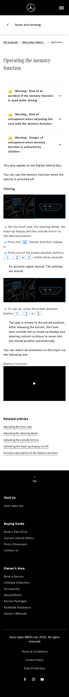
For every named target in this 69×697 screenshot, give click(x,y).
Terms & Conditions (35, 651)
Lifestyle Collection (17, 583)
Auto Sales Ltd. (14, 506)
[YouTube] (42, 679)
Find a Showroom (15, 544)
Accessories (12, 589)
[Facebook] (25, 679)
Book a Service (14, 576)
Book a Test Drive (15, 532)
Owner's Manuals (15, 613)
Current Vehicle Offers (19, 538)
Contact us (11, 550)
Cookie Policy (34, 660)
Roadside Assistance (17, 607)
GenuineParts (13, 595)
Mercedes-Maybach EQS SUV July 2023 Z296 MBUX (34, 42)
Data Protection (34, 668)
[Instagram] (33, 679)
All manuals (10, 42)
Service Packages (15, 601)
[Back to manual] (9, 25)
